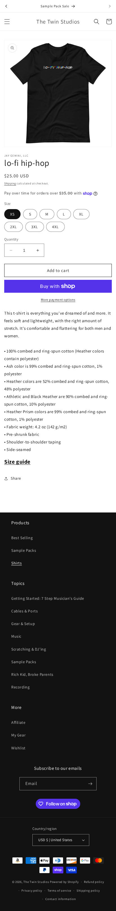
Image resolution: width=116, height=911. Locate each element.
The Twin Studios (36, 882)
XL (81, 214)
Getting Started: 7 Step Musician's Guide (47, 598)
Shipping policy (88, 890)
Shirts (16, 563)
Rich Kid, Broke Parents (32, 674)
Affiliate (18, 722)
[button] (7, 21)
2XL (13, 226)
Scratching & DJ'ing (28, 649)
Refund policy (94, 882)
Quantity (11, 239)
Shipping (10, 183)
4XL (55, 226)
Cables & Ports (24, 611)
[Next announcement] (110, 6)
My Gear (18, 735)
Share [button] (16, 478)
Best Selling (22, 537)
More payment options (58, 299)
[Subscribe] (90, 783)
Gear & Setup (23, 623)
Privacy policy (31, 890)
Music (16, 636)
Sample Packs (23, 550)
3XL (34, 226)
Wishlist (18, 747)
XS (12, 214)
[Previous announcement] (6, 6)
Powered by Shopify (64, 882)
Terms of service (59, 890)
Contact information (60, 899)
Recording (20, 687)
